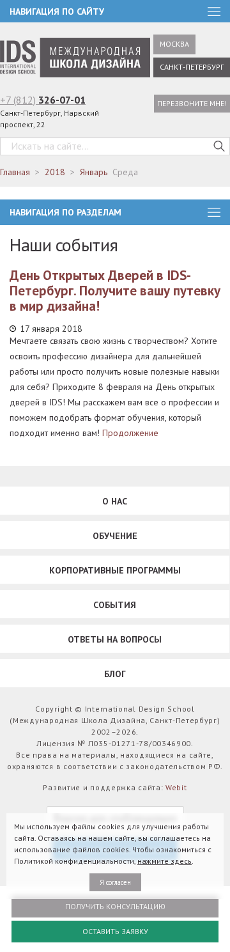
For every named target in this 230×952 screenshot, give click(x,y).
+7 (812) (43, 99)
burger (214, 212)
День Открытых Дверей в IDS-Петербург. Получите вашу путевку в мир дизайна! (115, 291)
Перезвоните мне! (192, 103)
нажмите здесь (164, 861)
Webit (176, 787)
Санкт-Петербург (192, 67)
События (114, 605)
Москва (174, 44)
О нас (114, 501)
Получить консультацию (115, 906)
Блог (115, 674)
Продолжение (130, 433)
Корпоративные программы (115, 570)
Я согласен (115, 882)
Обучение (115, 536)
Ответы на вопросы (115, 639)
